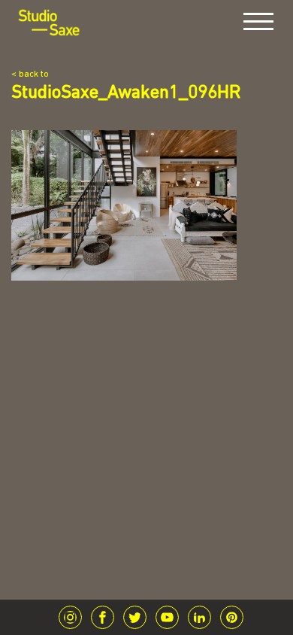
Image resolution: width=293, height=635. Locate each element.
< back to (30, 74)
